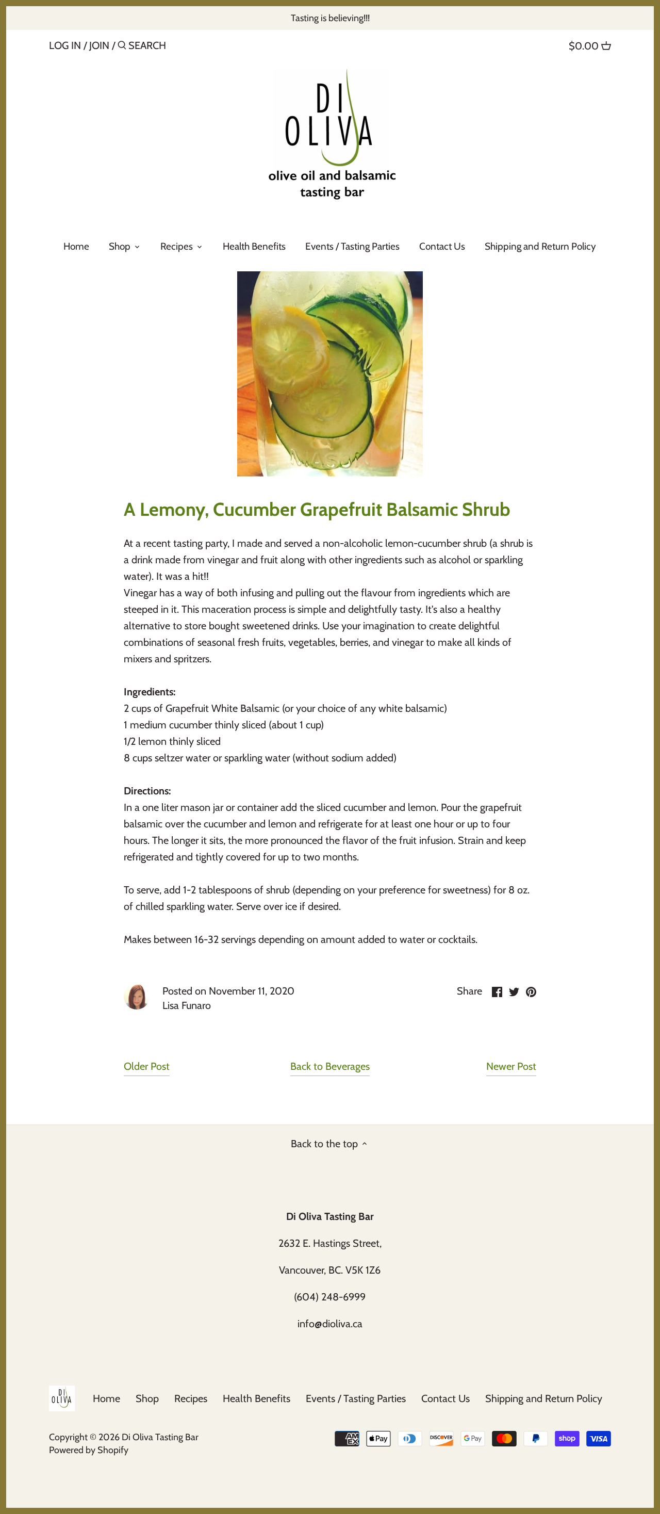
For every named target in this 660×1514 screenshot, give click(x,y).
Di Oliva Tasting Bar (160, 1437)
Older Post (147, 1066)
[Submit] (122, 47)
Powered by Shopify (88, 1450)
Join (99, 45)
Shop (147, 1398)
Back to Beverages (330, 1066)
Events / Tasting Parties (356, 1398)
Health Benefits (256, 1398)
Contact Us (445, 1398)
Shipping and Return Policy (543, 1398)
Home (106, 1398)
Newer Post (511, 1066)
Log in (65, 45)
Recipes (190, 1398)
